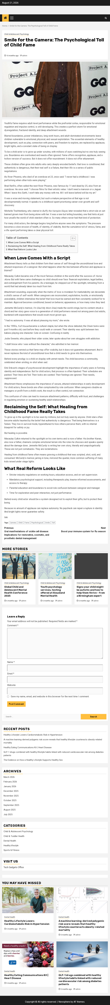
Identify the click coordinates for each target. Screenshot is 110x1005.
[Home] (5, 18)
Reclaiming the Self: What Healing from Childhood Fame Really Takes (41, 246)
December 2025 (11, 791)
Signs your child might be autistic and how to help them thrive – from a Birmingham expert (91, 591)
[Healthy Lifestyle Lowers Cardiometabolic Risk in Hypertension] (28, 900)
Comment (12, 625)
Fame (27, 523)
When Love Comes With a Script (23, 242)
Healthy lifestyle (11, 845)
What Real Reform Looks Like (22, 249)
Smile (47, 523)
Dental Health (10, 840)
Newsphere (64, 1001)
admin (24, 56)
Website (11, 685)
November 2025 (11, 795)
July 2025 (8, 814)
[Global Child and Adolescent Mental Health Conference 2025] (19, 566)
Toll (53, 523)
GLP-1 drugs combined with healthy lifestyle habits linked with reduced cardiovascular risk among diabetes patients (80, 979)
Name (11, 662)
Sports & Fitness (11, 850)
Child (20, 523)
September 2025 (11, 805)
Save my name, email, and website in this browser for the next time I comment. (50, 696)
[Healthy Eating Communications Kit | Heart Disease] (28, 954)
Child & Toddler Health (14, 836)
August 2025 (9, 809)
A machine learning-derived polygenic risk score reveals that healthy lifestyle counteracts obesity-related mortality (81, 925)
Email (10, 673)
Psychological (37, 523)
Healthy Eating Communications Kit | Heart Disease (28, 747)
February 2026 (10, 781)
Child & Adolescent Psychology (16, 34)
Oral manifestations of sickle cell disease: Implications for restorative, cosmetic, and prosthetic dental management (26, 533)
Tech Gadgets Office (14, 867)
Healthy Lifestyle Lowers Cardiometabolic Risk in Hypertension (33, 735)
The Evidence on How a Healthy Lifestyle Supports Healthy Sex (33, 760)
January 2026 (10, 786)
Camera (13, 523)
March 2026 (9, 777)
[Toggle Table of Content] (71, 238)
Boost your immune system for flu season (83, 530)
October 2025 (10, 800)
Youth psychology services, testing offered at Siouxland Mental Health (53, 591)
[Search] (106, 18)
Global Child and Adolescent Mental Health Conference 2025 (15, 591)
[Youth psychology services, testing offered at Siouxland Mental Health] (55, 566)
